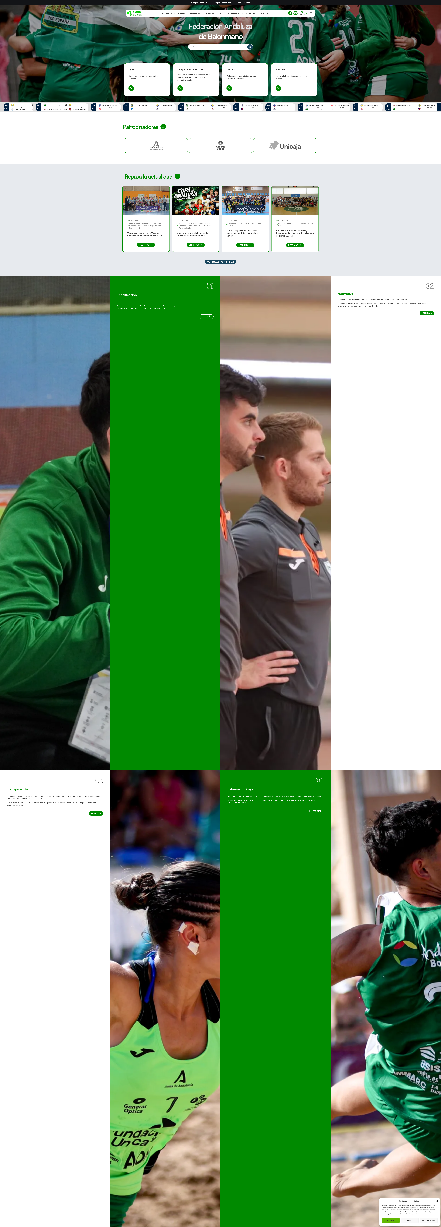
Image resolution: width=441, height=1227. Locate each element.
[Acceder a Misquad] (290, 13)
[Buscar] (250, 47)
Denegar (409, 1220)
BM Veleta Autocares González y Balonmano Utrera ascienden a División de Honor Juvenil (245, 233)
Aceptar (390, 1220)
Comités (222, 13)
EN (306, 13)
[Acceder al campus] (229, 88)
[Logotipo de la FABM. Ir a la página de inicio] (134, 13)
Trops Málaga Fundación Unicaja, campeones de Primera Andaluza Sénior (192, 233)
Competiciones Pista (200, 2)
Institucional (167, 13)
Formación (236, 13)
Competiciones (193, 13)
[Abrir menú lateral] (310, 13)
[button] (436, 1201)
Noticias (181, 13)
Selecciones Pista (242, 2)
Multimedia (250, 13)
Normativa (209, 13)
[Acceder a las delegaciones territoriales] (180, 88)
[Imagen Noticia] (195, 200)
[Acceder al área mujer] (278, 88)
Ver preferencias (429, 1220)
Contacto (264, 13)
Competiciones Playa (222, 2)
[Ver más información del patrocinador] (220, 145)
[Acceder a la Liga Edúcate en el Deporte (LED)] (131, 88)
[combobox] (217, 47)
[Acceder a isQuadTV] (295, 13)
